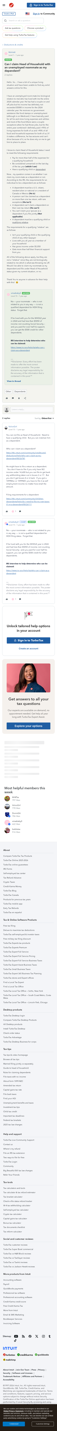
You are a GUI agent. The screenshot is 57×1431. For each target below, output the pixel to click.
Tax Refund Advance (12, 878)
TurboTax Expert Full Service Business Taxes (22, 960)
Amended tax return (12, 1085)
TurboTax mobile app (12, 904)
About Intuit (8, 1370)
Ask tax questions (12, 28)
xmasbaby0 (16, 293)
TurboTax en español (12, 912)
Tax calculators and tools (14, 1188)
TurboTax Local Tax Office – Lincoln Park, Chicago (25, 1002)
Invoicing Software (11, 1323)
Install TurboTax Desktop (14, 1029)
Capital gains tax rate (12, 1090)
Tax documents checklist (14, 1227)
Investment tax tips (11, 1107)
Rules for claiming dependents (16, 1072)
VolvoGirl (13, 426)
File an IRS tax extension (14, 1153)
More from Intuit (10, 1310)
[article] (28, 469)
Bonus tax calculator (12, 1223)
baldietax (16, 829)
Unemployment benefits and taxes (18, 1103)
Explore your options (28, 726)
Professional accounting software (17, 1297)
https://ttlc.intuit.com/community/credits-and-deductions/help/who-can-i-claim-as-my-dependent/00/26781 (26, 456)
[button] (8, 14)
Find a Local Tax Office (13, 986)
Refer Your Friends (11, 1175)
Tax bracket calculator (12, 1197)
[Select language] (27, 13)
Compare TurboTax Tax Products (17, 856)
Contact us (8, 1144)
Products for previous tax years (16, 899)
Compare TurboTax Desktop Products (20, 1020)
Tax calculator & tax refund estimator (19, 1192)
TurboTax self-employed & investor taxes (21, 934)
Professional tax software (14, 1293)
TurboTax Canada (11, 895)
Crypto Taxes (9, 882)
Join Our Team (22, 1370)
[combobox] (23, 20)
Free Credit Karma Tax (13, 1306)
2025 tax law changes (12, 1124)
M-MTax (15, 797)
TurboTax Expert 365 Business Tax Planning (22, 973)
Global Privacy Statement (13, 1411)
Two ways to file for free (13, 1157)
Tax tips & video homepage (15, 1055)
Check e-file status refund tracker (17, 1201)
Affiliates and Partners (32, 1376)
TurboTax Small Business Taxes (16, 969)
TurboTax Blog (9, 891)
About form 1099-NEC (13, 1081)
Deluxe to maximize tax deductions (18, 930)
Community (8, 1166)
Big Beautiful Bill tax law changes (18, 1170)
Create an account (28, 648)
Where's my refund (11, 1149)
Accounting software (12, 1280)
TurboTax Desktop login (14, 1015)
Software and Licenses (22, 1373)
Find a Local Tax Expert (13, 982)
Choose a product (35, 28)
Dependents (20, 391)
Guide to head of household (16, 1068)
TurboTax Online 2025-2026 (15, 860)
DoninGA (16, 813)
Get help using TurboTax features (19, 35)
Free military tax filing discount (17, 939)
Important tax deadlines (13, 1116)
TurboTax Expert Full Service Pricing (19, 956)
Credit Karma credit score (14, 1302)
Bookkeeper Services (12, 1319)
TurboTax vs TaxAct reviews (15, 1262)
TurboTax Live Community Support (18, 1140)
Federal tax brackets (12, 1120)
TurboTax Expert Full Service (15, 952)
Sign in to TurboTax (30, 640)
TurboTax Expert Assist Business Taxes (20, 965)
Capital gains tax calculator (15, 1218)
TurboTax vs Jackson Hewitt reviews (19, 1266)
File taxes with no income (14, 1077)
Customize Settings (43, 1424)
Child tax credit (10, 1111)
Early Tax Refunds (11, 908)
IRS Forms (7, 869)
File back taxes (9, 1094)
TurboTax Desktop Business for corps (19, 1042)
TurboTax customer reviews (15, 1245)
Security (6, 1373)
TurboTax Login (10, 1162)
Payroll (6, 1284)
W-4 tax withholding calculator (16, 1205)
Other (8, 391)
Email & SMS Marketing (13, 1315)
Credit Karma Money (12, 886)
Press (34, 1370)
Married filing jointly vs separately (18, 1064)
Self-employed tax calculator (15, 1210)
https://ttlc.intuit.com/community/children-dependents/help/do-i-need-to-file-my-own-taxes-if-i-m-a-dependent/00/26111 (28, 502)
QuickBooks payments (13, 1288)
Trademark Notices (11, 1376)
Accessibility (8, 1380)
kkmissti (12, 52)
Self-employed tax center (14, 873)
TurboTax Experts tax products (16, 943)
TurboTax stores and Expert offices (18, 978)
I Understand (13, 1424)
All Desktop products (12, 1024)
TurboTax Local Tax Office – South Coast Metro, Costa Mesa (27, 996)
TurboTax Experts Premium (15, 947)
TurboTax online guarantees (15, 865)
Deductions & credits (13, 45)
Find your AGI (9, 1098)
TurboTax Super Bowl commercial (18, 1249)
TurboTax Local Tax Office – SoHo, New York (23, 991)
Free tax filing (9, 926)
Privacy (41, 1370)
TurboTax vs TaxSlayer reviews (16, 1258)
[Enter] (5, 20)
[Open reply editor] (28, 409)
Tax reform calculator (12, 1232)
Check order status (11, 1033)
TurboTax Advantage (12, 1037)
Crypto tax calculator (12, 1214)
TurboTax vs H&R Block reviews (17, 1254)
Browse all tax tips (11, 1059)
